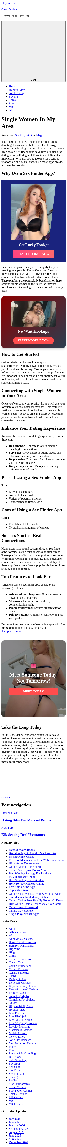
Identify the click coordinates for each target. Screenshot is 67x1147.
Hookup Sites (17, 89)
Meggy (40, 135)
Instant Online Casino (21, 856)
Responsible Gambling (22, 1053)
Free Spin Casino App (22, 887)
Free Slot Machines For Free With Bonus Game (37, 860)
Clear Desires (9, 9)
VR (11, 106)
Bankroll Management (22, 945)
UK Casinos (16, 1097)
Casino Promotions (20, 965)
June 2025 (15, 1135)
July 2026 (14, 1118)
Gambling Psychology (22, 999)
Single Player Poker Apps (24, 914)
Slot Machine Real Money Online (29, 897)
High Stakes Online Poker (24, 863)
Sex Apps (14, 1063)
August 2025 (16, 1132)
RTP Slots (15, 1056)
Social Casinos (17, 1087)
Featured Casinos (19, 992)
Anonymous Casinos (21, 938)
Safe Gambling (18, 1060)
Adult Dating (16, 93)
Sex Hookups (17, 1073)
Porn (12, 103)
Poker (12, 1046)
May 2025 (15, 1138)
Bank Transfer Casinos (22, 942)
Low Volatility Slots (20, 1019)
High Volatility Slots (21, 1006)
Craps (12, 975)
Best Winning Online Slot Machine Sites (32, 853)
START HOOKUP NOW (33, 253)
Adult (12, 928)
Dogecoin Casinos (20, 982)
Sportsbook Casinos (20, 1090)
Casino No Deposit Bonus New (27, 870)
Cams (12, 100)
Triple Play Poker (19, 890)
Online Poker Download (23, 907)
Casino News (17, 962)
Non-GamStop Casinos (22, 1043)
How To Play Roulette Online (26, 883)
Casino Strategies (19, 972)
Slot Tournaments (19, 1083)
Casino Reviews (18, 969)
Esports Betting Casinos (23, 986)
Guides (5, 797)
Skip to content (10, 3)
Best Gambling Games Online (26, 880)
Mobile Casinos (18, 1033)
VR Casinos (16, 1104)
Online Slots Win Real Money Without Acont (35, 893)
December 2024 (18, 1142)
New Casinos (17, 1036)
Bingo (12, 952)
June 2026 (15, 1122)
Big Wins (14, 949)
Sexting (13, 96)
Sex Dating (15, 1070)
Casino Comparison (20, 959)
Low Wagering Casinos (23, 1023)
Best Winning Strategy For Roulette (30, 873)
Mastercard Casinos (20, 1029)
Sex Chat (14, 1067)
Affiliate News (17, 932)
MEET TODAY (33, 691)
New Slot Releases (20, 1040)
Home (12, 86)
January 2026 (17, 1125)
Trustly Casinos (18, 1093)
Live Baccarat (17, 1013)
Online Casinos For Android (25, 866)
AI (10, 110)
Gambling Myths (19, 996)
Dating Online (17, 979)
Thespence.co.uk (11, 631)
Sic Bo (13, 1080)
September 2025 (18, 1128)
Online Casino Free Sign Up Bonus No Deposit (37, 900)
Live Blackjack (18, 1016)
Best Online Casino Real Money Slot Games (35, 903)
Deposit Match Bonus (22, 849)
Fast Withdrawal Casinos (23, 989)
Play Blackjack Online (22, 876)
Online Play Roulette (21, 910)
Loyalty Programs (19, 1026)
